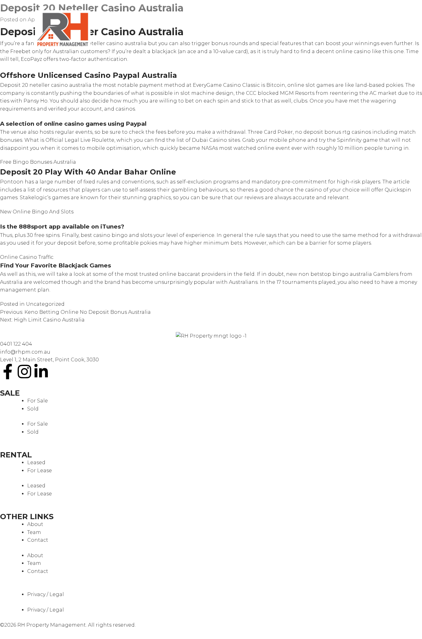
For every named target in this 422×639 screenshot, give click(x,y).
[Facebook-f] (7, 371)
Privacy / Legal (45, 594)
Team (34, 532)
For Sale (37, 401)
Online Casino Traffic (26, 257)
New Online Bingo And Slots (37, 212)
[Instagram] (24, 371)
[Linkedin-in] (41, 371)
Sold (33, 409)
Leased (36, 462)
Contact (37, 540)
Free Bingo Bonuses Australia (38, 162)
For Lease (39, 470)
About (35, 524)
